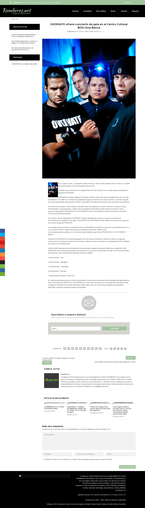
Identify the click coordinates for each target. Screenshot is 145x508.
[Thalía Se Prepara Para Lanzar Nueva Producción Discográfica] (100, 403)
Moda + (113, 11)
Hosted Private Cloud (93, 504)
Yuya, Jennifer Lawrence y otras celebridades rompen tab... (43, 2)
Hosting (49, 504)
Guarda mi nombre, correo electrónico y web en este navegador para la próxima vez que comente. (78, 459)
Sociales (124, 11)
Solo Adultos (101, 11)
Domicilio (122, 504)
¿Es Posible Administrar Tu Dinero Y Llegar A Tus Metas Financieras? (24, 42)
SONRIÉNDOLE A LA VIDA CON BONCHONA (54, 407)
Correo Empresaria (77, 504)
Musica (96, 31)
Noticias (75, 11)
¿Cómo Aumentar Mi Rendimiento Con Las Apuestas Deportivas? (23, 35)
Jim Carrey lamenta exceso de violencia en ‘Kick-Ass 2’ (22, 49)
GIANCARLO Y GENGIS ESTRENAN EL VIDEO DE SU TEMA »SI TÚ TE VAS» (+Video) (77, 409)
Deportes (135, 11)
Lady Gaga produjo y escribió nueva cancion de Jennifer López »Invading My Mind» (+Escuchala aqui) (122, 410)
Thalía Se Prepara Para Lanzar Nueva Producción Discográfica (100, 408)
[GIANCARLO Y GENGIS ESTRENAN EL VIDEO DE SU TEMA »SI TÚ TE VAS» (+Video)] (77, 403)
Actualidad (87, 11)
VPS (55, 504)
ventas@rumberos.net (118, 494)
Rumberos (80, 31)
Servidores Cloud (63, 504)
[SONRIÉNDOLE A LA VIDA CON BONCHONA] (54, 403)
